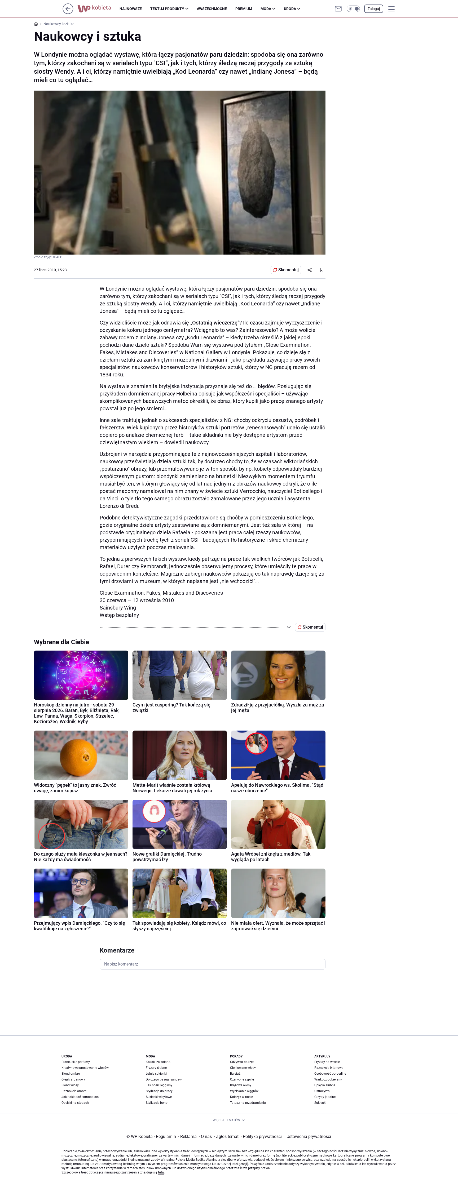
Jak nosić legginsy (159, 1085)
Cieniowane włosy (243, 1068)
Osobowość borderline (330, 1073)
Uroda (290, 9)
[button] (353, 9)
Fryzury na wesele (327, 1062)
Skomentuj (288, 269)
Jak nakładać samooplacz (80, 1097)
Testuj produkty (167, 9)
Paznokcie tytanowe (328, 1068)
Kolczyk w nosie (241, 1097)
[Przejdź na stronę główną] (68, 12)
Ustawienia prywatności (307, 1136)
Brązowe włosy (240, 1085)
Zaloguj (374, 9)
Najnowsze (131, 9)
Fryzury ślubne (156, 1068)
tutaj (161, 1172)
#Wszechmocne (212, 9)
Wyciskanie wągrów (244, 1091)
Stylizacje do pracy (159, 1091)
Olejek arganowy (73, 1079)
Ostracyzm (322, 1091)
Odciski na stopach (75, 1103)
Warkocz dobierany (328, 1079)
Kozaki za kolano (158, 1062)
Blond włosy (70, 1085)
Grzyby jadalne (325, 1097)
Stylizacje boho (157, 1103)
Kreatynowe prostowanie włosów (85, 1068)
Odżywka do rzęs (242, 1062)
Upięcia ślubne (324, 1085)
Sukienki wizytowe (159, 1097)
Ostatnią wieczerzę (214, 322)
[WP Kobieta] (98, 9)
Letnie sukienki (156, 1073)
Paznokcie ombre (73, 1091)
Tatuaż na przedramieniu (248, 1103)
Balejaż (235, 1073)
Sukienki (320, 1103)
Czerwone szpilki (242, 1079)
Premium (243, 9)
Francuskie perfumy (75, 1062)
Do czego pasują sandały (164, 1079)
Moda (266, 9)
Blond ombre (70, 1073)
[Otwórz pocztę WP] (338, 9)
